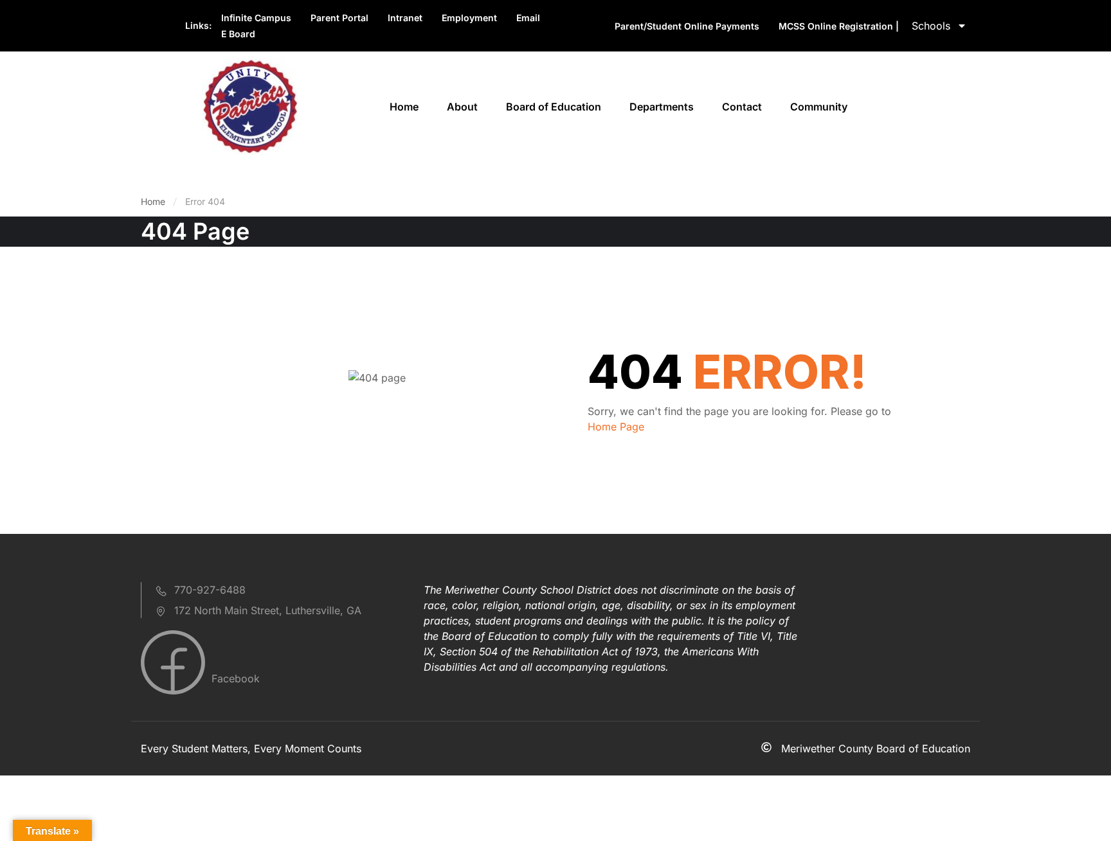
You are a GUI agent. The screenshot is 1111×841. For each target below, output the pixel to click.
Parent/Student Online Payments (687, 26)
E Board (238, 33)
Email (528, 17)
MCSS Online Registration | (839, 26)
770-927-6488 (210, 589)
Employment (469, 17)
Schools (931, 25)
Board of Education (553, 106)
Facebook (234, 678)
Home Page (616, 426)
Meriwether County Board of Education (875, 748)
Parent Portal (339, 17)
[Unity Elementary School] (250, 105)
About (462, 106)
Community (818, 106)
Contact (742, 106)
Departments (661, 106)
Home (404, 106)
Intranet (405, 17)
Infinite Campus (256, 17)
